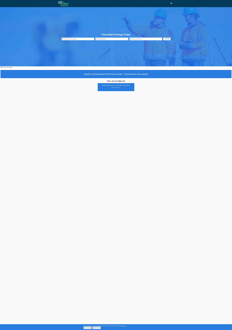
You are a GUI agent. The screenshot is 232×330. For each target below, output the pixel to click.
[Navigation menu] (171, 3)
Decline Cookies (96, 327)
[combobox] (78, 39)
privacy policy (123, 325)
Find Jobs (166, 39)
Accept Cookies (87, 327)
